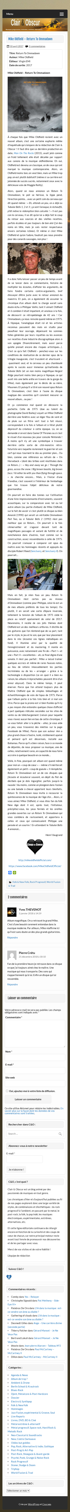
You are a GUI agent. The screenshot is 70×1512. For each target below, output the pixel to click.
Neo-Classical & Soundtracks (26, 1435)
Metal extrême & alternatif (25, 1423)
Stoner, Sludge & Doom (23, 1465)
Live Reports (18, 1416)
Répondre (12, 937)
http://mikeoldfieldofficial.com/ (35, 860)
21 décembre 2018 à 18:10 (32, 956)
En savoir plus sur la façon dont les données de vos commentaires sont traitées (34, 1111)
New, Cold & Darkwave (23, 1438)
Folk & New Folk (21, 882)
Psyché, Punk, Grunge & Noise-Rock (30, 1457)
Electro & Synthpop (21, 1401)
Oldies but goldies (20, 1442)
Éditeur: (13, 61)
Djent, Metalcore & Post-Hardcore (29, 1393)
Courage (46, 1504)
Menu (9, 13)
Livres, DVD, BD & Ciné (23, 1420)
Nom (8, 1051)
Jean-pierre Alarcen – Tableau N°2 (42, 1345)
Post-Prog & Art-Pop (22, 1450)
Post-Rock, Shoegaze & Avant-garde (30, 1453)
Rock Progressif (38, 882)
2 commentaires (37, 46)
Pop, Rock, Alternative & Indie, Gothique (32, 1446)
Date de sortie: (17, 65)
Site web (10, 1077)
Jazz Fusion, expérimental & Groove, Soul (33, 1412)
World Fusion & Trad (22, 1472)
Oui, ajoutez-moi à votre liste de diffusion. (32, 1091)
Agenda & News (19, 1375)
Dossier (15, 1397)
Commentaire (13, 1017)
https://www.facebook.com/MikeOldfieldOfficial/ (35, 866)
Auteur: (13, 57)
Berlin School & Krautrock (25, 1386)
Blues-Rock (17, 1390)
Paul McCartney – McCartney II (40, 1356)
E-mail (9, 1064)
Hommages (17, 1408)
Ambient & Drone (20, 1382)
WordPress (33, 1504)
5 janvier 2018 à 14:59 (30, 913)
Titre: (12, 53)
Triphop (15, 1468)
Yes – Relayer (32, 1296)
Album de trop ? (19, 1378)
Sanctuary (36, 551)
